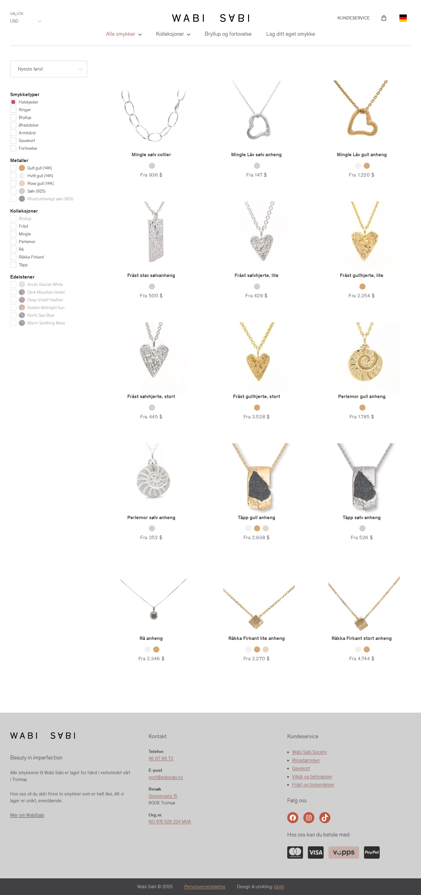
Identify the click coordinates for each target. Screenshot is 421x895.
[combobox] (48, 69)
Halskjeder (28, 102)
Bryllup (25, 117)
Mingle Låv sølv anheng (256, 154)
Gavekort (27, 140)
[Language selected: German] (403, 18)
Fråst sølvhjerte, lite (257, 275)
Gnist (279, 886)
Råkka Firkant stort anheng (362, 638)
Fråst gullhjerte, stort (256, 396)
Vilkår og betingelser (312, 776)
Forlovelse (28, 148)
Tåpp (23, 264)
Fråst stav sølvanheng (151, 275)
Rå (21, 249)
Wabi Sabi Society (309, 752)
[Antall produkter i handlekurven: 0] (384, 18)
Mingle (25, 234)
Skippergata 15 (163, 796)
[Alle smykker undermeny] (139, 34)
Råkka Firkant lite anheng (256, 638)
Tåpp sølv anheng (362, 517)
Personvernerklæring (204, 886)
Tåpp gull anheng (256, 517)
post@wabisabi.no (166, 777)
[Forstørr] (295, 854)
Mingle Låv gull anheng (362, 154)
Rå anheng (151, 638)
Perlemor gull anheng (362, 396)
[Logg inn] (374, 18)
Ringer (25, 109)
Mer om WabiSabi (27, 815)
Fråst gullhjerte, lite (361, 275)
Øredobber (29, 125)
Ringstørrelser (306, 760)
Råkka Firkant (31, 257)
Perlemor (27, 241)
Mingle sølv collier (151, 154)
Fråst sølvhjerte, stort (151, 396)
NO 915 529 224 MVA (170, 821)
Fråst (23, 226)
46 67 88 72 (161, 758)
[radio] (152, 166)
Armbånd (27, 133)
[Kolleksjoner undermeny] (188, 34)
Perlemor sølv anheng (151, 517)
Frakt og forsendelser (313, 784)
